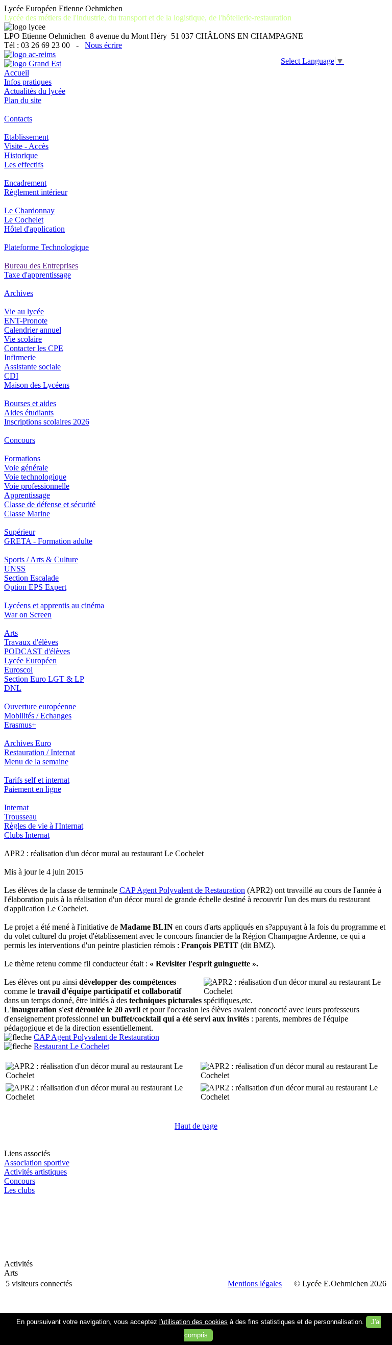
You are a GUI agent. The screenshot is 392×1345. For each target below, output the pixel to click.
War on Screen (28, 614)
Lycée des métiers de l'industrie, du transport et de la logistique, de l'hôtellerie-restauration (147, 17)
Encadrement (25, 183)
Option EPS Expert (35, 587)
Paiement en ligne (32, 789)
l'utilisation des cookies (193, 1322)
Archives (18, 293)
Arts (11, 633)
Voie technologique (35, 476)
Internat (16, 807)
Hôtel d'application (34, 229)
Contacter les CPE (33, 348)
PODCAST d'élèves (37, 651)
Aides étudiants (29, 412)
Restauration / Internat (39, 752)
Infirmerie (20, 357)
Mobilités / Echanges (37, 715)
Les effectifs (23, 164)
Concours (19, 440)
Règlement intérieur (35, 192)
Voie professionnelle (36, 486)
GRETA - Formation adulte (48, 541)
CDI (11, 375)
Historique (21, 155)
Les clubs (19, 1190)
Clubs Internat (27, 835)
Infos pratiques (28, 82)
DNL (12, 688)
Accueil (16, 72)
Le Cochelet (23, 219)
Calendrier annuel (32, 330)
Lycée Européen (30, 660)
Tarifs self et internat (36, 780)
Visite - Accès (26, 146)
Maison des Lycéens (36, 385)
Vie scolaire (23, 339)
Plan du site (22, 100)
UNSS (15, 568)
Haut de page (196, 1126)
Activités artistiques (35, 1171)
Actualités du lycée (34, 91)
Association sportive (36, 1162)
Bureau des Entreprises (41, 265)
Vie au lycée (24, 311)
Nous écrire (103, 45)
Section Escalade (31, 578)
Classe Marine (27, 513)
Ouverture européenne (40, 706)
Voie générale (26, 467)
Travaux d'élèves (31, 642)
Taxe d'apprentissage (37, 274)
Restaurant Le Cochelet (71, 1046)
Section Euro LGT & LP (44, 679)
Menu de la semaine (36, 761)
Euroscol (18, 669)
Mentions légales (255, 1283)
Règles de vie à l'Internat (43, 825)
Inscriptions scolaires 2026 (46, 421)
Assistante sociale (32, 366)
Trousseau (20, 816)
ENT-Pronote (25, 320)
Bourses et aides (30, 403)
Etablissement (26, 137)
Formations (22, 458)
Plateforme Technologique (46, 247)
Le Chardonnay (29, 210)
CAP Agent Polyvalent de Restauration (182, 890)
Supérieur (19, 532)
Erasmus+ (20, 724)
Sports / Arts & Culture (41, 559)
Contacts (18, 118)
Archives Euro (27, 743)
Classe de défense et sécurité (49, 504)
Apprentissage (27, 495)
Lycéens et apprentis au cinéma (54, 605)
